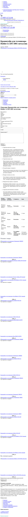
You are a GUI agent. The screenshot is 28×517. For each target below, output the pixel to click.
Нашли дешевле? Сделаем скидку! (8, 97)
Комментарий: (4, 132)
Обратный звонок (4, 23)
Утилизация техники (7, 504)
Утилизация (5, 7)
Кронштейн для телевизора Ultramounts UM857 (11, 413)
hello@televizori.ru (4, 512)
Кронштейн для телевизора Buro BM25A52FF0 (11, 336)
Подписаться (3, 480)
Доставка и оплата (7, 4)
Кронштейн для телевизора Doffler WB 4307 (10, 433)
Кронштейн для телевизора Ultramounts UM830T (11, 257)
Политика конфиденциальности (10, 506)
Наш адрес (5, 6)
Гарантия (5, 2)
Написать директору (4, 515)
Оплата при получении (5, 84)
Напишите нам (6, 5)
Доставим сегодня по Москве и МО (8, 86)
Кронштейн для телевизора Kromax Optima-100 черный (13, 276)
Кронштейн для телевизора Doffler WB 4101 (10, 316)
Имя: (2, 127)
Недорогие (3, 76)
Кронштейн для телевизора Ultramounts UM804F (11, 355)
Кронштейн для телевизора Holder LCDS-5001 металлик (13, 475)
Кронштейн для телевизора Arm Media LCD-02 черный (13, 452)
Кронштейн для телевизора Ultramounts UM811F (11, 394)
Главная (5, 1)
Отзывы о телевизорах (8, 507)
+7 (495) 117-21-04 (7, 17)
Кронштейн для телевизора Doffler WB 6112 (10, 375)
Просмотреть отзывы (5, 91)
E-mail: (2, 129)
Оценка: (3, 143)
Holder (4, 79)
